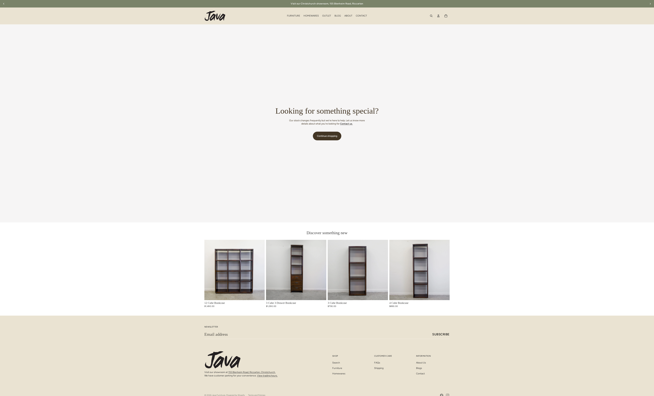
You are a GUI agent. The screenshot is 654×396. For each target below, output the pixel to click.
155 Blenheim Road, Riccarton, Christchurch (251, 372)
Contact (420, 373)
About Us (421, 362)
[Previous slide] (3, 3)
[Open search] (431, 16)
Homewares (338, 373)
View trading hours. (267, 375)
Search (336, 362)
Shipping (379, 368)
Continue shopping (327, 136)
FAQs (377, 362)
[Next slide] (650, 3)
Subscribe (441, 334)
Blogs (419, 368)
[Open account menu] (438, 16)
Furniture (337, 368)
